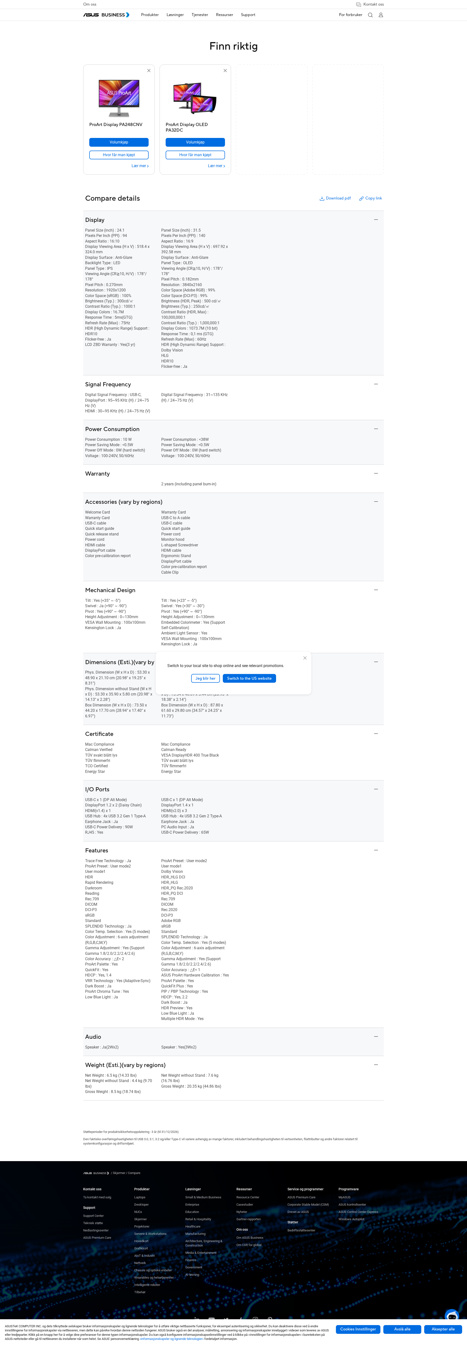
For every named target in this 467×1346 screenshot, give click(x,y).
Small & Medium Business (203, 1197)
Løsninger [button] (175, 14)
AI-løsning (192, 1274)
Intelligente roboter (147, 1285)
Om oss (89, 4)
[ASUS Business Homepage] (106, 15)
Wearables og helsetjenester (154, 1277)
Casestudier (244, 1204)
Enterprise (192, 1204)
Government (193, 1267)
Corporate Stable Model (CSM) (308, 1204)
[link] (119, 155)
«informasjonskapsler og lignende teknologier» (172, 1339)
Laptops (139, 1197)
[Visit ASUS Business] (97, 1173)
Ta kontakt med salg (97, 1197)
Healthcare (192, 1226)
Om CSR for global (248, 1245)
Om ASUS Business (249, 1237)
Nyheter (241, 1212)
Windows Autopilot (351, 1219)
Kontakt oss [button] (373, 4)
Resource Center (247, 1197)
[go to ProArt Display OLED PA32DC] (195, 97)
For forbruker (350, 14)
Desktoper (141, 1204)
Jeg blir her (206, 678)
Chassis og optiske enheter (153, 1270)
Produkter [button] (150, 14)
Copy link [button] (373, 198)
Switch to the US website (249, 678)
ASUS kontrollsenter (352, 1204)
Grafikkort (141, 1248)
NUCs (138, 1212)
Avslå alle (402, 1329)
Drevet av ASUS (298, 1212)
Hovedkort (141, 1241)
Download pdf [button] (338, 198)
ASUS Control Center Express (358, 1212)
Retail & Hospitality (198, 1219)
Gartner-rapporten (248, 1219)
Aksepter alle (443, 1329)
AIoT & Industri (144, 1255)
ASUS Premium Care (97, 1237)
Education (192, 1212)
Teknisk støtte (93, 1223)
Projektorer (141, 1226)
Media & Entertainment (200, 1253)
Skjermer (140, 1219)
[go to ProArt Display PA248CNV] (119, 97)
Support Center (93, 1216)
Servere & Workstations (150, 1234)
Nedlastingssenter (95, 1230)
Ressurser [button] (224, 14)
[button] (370, 15)
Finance (190, 1260)
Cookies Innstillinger (358, 1329)
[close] (305, 658)
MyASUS (344, 1197)
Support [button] (248, 14)
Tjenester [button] (200, 14)
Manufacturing (195, 1234)
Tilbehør (139, 1292)
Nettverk (140, 1263)
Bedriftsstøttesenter (301, 1230)
